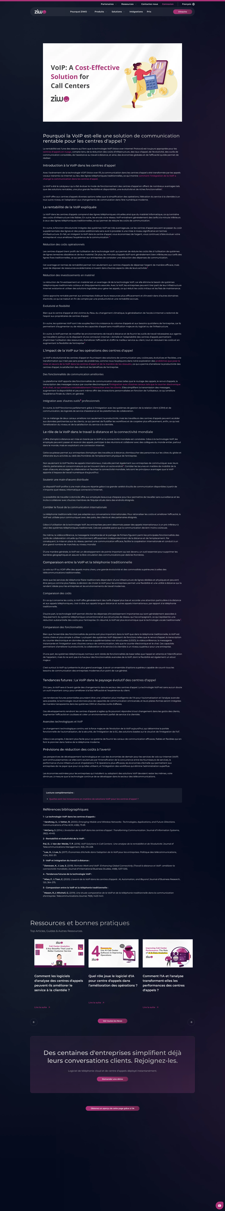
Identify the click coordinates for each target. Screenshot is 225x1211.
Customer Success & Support (125, 1165)
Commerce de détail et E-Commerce (151, 1163)
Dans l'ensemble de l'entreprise (125, 1178)
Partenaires (107, 4)
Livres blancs (174, 1164)
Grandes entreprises (151, 1156)
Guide (170, 1186)
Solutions (117, 11)
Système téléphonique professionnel (69, 1170)
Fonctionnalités (44, 1159)
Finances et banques (152, 1174)
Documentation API (177, 1181)
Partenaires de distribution (95, 1168)
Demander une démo (112, 1079)
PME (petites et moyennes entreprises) (123, 1187)
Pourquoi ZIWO (78, 11)
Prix (149, 11)
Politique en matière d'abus (113, 1204)
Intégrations (136, 11)
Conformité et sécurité (43, 1170)
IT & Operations (122, 1171)
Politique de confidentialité (82, 1204)
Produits (99, 11)
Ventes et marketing (125, 1159)
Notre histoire (43, 1176)
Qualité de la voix (44, 1164)
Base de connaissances (175, 1175)
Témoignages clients (46, 1181)
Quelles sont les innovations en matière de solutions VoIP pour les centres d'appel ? (94, 799)
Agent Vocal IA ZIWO (72, 1178)
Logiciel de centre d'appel (71, 1161)
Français (186, 4)
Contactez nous (149, 4)
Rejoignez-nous (44, 1186)
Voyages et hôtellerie (152, 1183)
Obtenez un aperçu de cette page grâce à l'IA (112, 1108)
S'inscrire (182, 12)
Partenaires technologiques (96, 1161)
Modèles (171, 1168)
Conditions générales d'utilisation (47, 1204)
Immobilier (146, 1169)
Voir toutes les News (112, 1021)
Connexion (168, 4)
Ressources (127, 4)
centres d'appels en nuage (57, 152)
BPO (143, 1178)
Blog (169, 1159)
